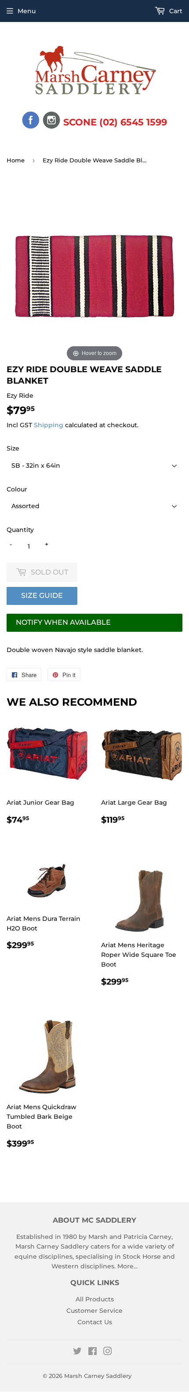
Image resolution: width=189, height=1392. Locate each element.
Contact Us (94, 1322)
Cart (174, 11)
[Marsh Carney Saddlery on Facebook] (92, 1352)
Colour (17, 489)
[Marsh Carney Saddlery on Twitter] (77, 1352)
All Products (95, 1299)
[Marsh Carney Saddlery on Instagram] (107, 1352)
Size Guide (42, 595)
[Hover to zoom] (94, 275)
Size (13, 448)
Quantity (20, 530)
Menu (27, 11)
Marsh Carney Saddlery (97, 1375)
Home (16, 160)
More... (127, 1266)
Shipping (48, 425)
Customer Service (94, 1311)
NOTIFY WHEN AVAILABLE (63, 622)
